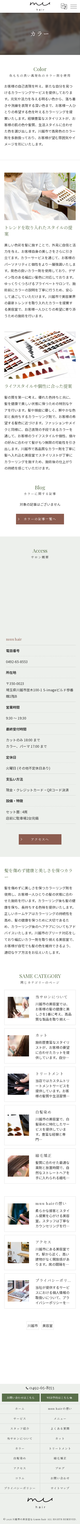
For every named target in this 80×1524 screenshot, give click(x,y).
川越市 (33, 1325)
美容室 (47, 1325)
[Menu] (73, 6)
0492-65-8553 (17, 661)
